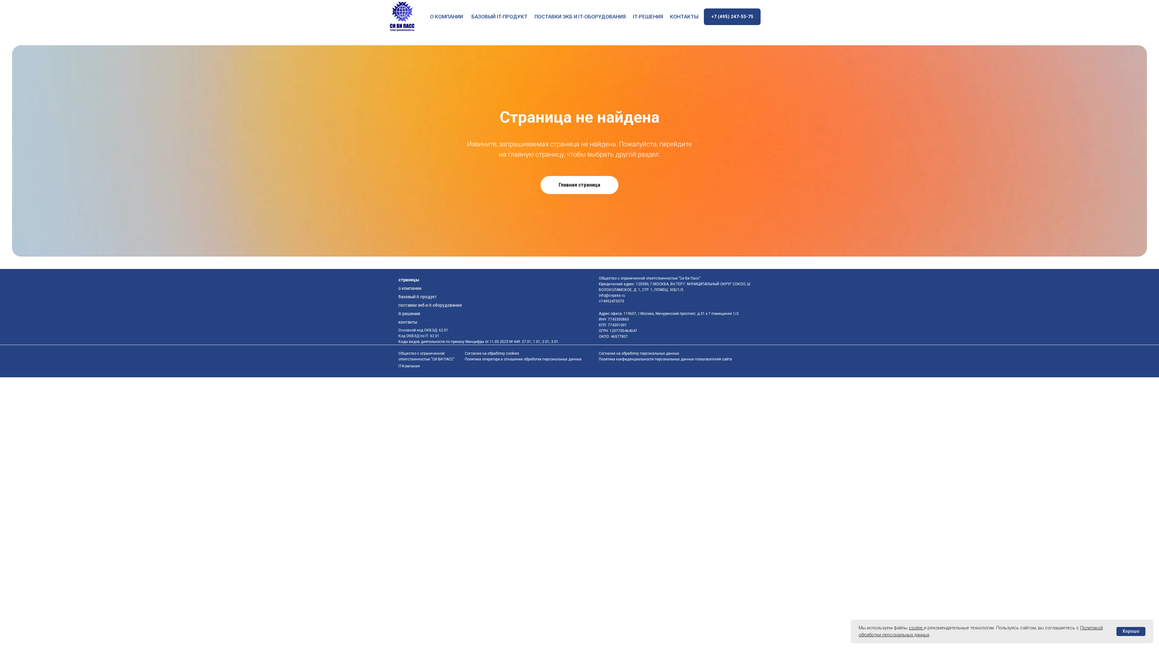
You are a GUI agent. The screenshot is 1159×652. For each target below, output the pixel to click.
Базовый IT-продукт (499, 17)
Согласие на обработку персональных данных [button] (639, 353)
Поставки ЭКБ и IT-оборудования (580, 17)
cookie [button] (916, 628)
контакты (684, 17)
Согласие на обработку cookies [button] (492, 353)
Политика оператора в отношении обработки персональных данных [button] (523, 359)
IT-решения (648, 17)
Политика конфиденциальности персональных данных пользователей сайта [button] (665, 359)
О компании (446, 17)
